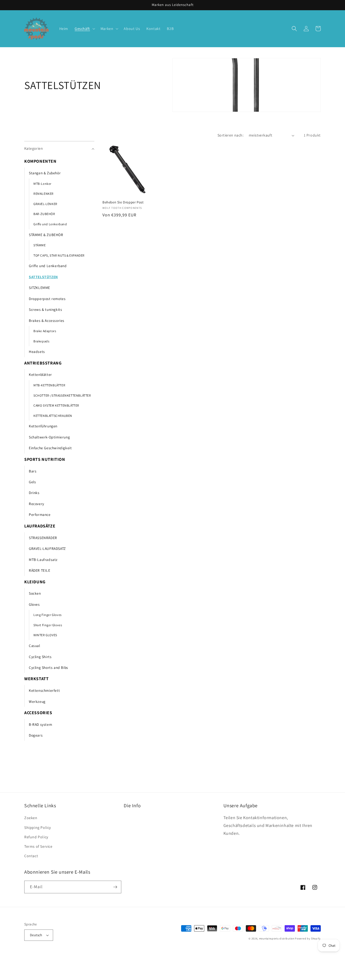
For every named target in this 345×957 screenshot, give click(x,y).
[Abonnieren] (115, 887)
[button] (84, 28)
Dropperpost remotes (47, 298)
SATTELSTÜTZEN (43, 276)
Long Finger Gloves (47, 615)
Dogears (36, 735)
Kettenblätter (40, 374)
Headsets (37, 351)
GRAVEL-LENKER (45, 204)
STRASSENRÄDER (43, 537)
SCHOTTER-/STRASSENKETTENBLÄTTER (62, 395)
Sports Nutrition (44, 459)
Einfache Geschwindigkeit (50, 447)
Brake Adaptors (44, 331)
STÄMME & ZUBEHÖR (46, 234)
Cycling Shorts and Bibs (48, 667)
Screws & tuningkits (45, 309)
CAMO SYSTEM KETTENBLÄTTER (56, 405)
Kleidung (35, 582)
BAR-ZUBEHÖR (44, 214)
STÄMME (39, 245)
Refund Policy (36, 837)
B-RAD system (40, 724)
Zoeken (30, 817)
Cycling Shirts (40, 656)
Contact (31, 855)
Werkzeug (37, 701)
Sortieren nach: (230, 135)
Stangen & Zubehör (45, 173)
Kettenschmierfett (44, 690)
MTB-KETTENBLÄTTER (49, 385)
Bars (32, 471)
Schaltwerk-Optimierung (49, 437)
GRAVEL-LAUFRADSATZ (47, 548)
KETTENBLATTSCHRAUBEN (52, 416)
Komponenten (40, 161)
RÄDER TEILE (39, 570)
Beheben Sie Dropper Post (122, 202)
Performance (40, 514)
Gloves (34, 604)
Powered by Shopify (308, 938)
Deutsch (36, 935)
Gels (32, 481)
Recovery (36, 503)
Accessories (38, 713)
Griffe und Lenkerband (50, 224)
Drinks (34, 492)
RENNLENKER (43, 194)
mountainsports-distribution (276, 938)
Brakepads (41, 341)
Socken (35, 593)
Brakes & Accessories (46, 320)
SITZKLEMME (39, 287)
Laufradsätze (39, 526)
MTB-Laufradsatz (43, 559)
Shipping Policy (37, 827)
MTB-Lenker (42, 184)
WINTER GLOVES (45, 635)
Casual (34, 645)
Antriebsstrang (42, 363)
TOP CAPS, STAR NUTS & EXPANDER (59, 255)
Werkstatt (36, 679)
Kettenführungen (43, 426)
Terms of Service (38, 846)
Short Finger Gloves (47, 625)
